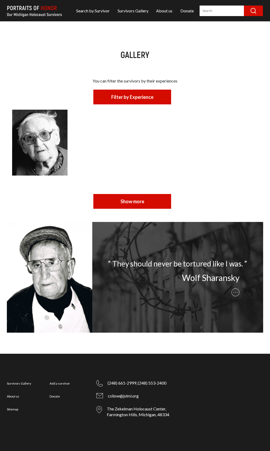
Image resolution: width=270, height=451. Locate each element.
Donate (187, 10)
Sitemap (12, 409)
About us (164, 10)
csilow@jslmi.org (123, 395)
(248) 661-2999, (122, 382)
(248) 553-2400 (152, 382)
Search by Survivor (93, 10)
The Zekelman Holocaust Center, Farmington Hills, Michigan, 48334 (138, 411)
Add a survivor (60, 383)
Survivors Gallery (133, 10)
